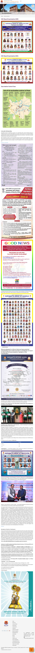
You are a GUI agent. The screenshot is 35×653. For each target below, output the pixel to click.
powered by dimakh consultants (6, 649)
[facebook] (2, 630)
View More (2, 526)
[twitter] (4, 630)
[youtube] (9, 630)
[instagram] (7, 630)
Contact (13, 636)
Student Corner (14, 638)
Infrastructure (14, 625)
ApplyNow (31, 650)
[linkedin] (6, 630)
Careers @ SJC (14, 626)
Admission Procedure (15, 629)
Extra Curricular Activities (16, 642)
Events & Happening (15, 639)
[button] (2, 9)
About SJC (13, 622)
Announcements (7, 16)
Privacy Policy (14, 645)
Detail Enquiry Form (15, 632)
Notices (13, 635)
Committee (14, 628)
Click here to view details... (4, 142)
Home (2, 16)
